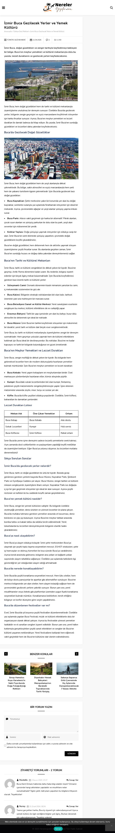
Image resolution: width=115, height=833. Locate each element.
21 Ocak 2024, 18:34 (37, 806)
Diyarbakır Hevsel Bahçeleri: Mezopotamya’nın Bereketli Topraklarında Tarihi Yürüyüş (20, 684)
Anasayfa (8, 31)
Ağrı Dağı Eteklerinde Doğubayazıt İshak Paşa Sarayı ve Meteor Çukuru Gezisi (73, 684)
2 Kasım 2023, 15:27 (39, 780)
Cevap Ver (73, 780)
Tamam (58, 829)
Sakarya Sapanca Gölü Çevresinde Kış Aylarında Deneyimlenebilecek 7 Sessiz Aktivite (47, 683)
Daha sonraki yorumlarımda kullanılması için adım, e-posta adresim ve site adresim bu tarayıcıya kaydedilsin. (40, 745)
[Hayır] (111, 825)
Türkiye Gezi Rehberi (21, 31)
